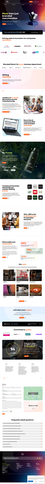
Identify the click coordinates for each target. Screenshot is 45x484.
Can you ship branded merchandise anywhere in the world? (11, 428)
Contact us (4, 257)
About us (31, 4)
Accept (30, 481)
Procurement (19, 466)
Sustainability (22, 4)
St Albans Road (4, 468)
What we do (13, 4)
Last (12, 386)
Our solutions (35, 1)
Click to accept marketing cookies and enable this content (33, 393)
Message (4, 400)
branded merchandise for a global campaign (30, 352)
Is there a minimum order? (7, 444)
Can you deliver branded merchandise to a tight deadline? (11, 423)
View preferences (41, 481)
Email (4, 393)
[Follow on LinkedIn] (37, 458)
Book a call (31, 1)
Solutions (5, 4)
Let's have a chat (21, 317)
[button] (43, 476)
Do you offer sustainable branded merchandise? (10, 441)
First (2, 386)
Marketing (18, 464)
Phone (13, 393)
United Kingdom (4, 470)
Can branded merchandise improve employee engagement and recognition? (14, 433)
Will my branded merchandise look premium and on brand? (11, 436)
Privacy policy (36, 482)
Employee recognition (20, 465)
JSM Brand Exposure (5, 467)
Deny (36, 481)
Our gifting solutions (5, 83)
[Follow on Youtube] (40, 458)
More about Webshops (26, 134)
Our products (39, 4)
